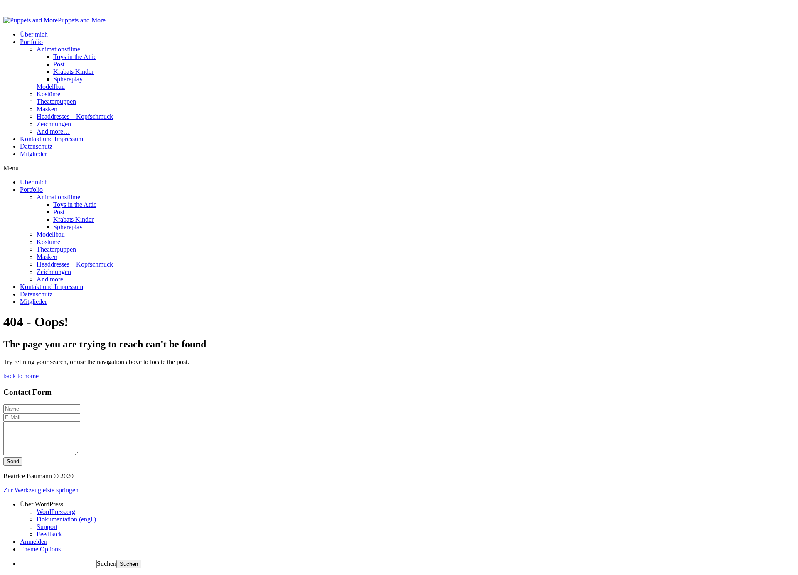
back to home (21, 375)
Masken (47, 109)
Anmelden (33, 541)
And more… (53, 131)
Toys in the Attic (74, 56)
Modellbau (51, 86)
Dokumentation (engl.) (66, 519)
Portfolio (31, 41)
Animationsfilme (58, 49)
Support (47, 526)
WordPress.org (56, 511)
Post (58, 64)
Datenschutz (36, 146)
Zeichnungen (54, 123)
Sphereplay (68, 79)
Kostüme (48, 94)
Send (13, 461)
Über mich (34, 34)
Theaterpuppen (56, 101)
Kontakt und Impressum (51, 138)
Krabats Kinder (73, 71)
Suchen (106, 563)
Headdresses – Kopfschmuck (75, 116)
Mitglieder (33, 153)
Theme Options (40, 549)
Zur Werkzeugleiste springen (41, 490)
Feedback (49, 534)
